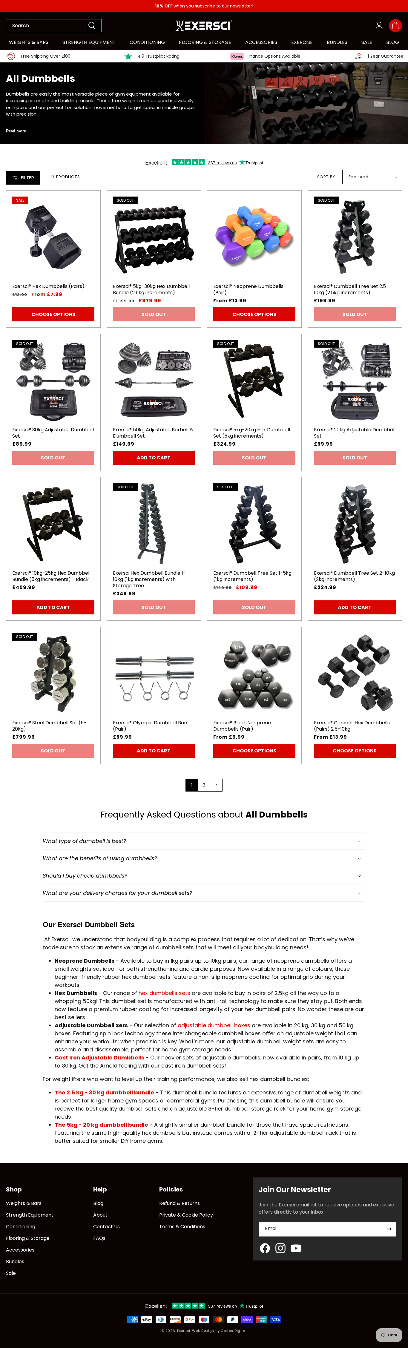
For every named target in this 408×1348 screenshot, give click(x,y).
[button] (395, 25)
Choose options (53, 314)
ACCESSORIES (261, 42)
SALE (366, 42)
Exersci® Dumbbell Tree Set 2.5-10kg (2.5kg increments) (351, 289)
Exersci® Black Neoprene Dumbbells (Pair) (242, 726)
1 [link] (192, 785)
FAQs (99, 1238)
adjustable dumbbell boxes (214, 1025)
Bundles (15, 1261)
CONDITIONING (147, 42)
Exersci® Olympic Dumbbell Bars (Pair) (150, 726)
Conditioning (20, 1226)
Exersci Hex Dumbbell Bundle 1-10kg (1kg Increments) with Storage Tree (149, 579)
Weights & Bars (24, 1203)
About (100, 1214)
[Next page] (216, 785)
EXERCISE (302, 42)
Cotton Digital (234, 1330)
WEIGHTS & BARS (28, 42)
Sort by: (326, 177)
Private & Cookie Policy (186, 1214)
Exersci (183, 1330)
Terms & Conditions (182, 1226)
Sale (11, 1273)
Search (20, 25)
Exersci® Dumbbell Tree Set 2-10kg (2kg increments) (354, 576)
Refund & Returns (179, 1203)
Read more (16, 131)
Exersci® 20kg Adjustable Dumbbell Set (354, 433)
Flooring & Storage (28, 1238)
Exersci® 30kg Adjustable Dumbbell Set (53, 433)
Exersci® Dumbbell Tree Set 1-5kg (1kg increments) (252, 576)
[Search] (94, 25)
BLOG (392, 42)
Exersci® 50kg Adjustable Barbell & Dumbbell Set (153, 433)
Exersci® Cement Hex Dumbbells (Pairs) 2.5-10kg (352, 726)
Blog (98, 1203)
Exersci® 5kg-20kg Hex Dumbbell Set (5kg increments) (251, 433)
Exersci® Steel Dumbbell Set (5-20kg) (49, 726)
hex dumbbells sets (165, 993)
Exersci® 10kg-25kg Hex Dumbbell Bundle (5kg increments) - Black (51, 576)
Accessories (20, 1249)
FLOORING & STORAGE (205, 42)
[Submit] (389, 1229)
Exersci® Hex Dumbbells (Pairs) (48, 286)
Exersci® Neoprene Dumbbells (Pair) (248, 289)
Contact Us (106, 1226)
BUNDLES (337, 42)
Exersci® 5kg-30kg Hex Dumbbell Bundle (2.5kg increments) (151, 289)
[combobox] (46, 25)
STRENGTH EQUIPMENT (89, 42)
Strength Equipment (29, 1214)
